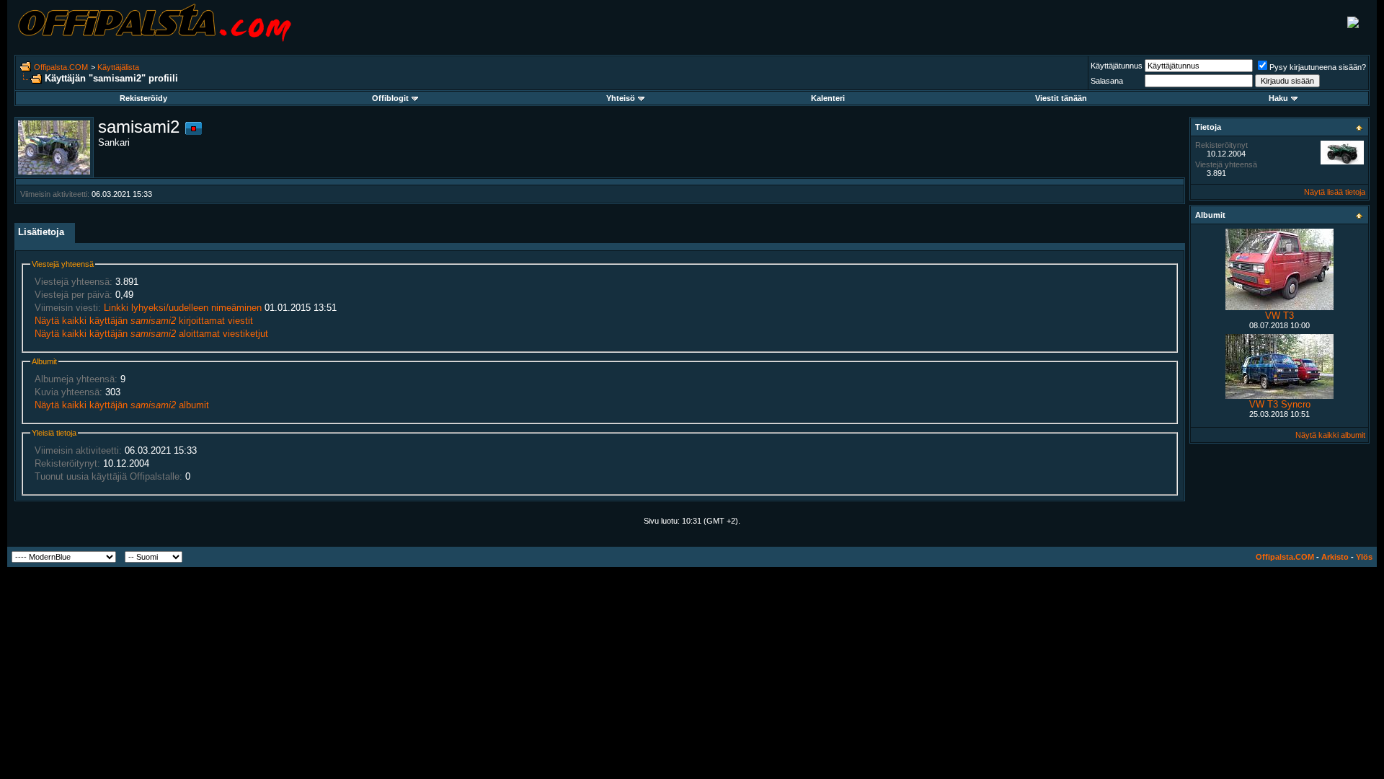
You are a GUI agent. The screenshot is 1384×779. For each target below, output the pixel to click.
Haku (1278, 98)
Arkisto (1335, 557)
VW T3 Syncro (1279, 404)
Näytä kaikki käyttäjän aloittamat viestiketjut (151, 333)
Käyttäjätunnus (1117, 65)
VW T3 (1279, 315)
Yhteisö (620, 98)
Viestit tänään (1061, 98)
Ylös (1364, 557)
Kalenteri (828, 98)
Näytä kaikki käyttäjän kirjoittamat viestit (144, 320)
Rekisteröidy (143, 98)
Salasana (1107, 80)
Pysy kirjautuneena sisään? (1317, 67)
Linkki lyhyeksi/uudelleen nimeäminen (183, 307)
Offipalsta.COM (61, 67)
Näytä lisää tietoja (1334, 192)
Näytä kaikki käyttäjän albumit (122, 405)
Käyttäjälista (118, 67)
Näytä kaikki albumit (1330, 435)
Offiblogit (390, 98)
